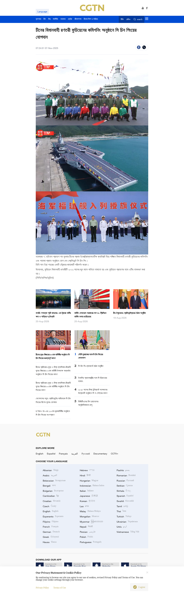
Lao (84, 506)
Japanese (89, 495)
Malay (90, 511)
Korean (87, 501)
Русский (86, 453)
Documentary (100, 453)
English (39, 453)
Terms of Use (59, 587)
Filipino (50, 521)
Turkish (124, 516)
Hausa (49, 542)
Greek (51, 536)
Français (63, 453)
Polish (86, 536)
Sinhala (124, 490)
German (51, 531)
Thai (121, 511)
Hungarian (89, 480)
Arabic (50, 475)
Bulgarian (53, 490)
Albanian (50, 470)
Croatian (51, 501)
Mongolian (89, 516)
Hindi (85, 475)
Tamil (122, 506)
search (139, 19)
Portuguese (91, 542)
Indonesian (92, 485)
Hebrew (87, 470)
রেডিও (128, 19)
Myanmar (91, 521)
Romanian (126, 475)
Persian (87, 531)
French (50, 526)
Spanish (125, 495)
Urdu (122, 526)
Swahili (125, 501)
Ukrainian (127, 521)
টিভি (122, 19)
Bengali (49, 485)
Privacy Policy (42, 587)
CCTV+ (114, 453)
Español (51, 453)
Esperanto (53, 516)
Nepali (86, 526)
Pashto (123, 470)
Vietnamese (128, 531)
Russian (125, 480)
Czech (49, 506)
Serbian (125, 485)
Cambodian (51, 495)
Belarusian (54, 480)
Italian (87, 490)
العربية (74, 453)
